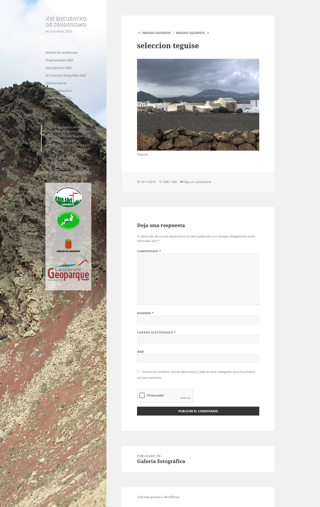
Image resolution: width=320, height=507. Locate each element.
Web (140, 352)
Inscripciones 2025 (58, 67)
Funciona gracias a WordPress (158, 497)
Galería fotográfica (58, 98)
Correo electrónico (156, 332)
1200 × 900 (169, 182)
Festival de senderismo (61, 52)
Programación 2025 (59, 60)
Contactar (52, 106)
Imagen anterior (156, 33)
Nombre (145, 313)
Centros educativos (58, 90)
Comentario (149, 251)
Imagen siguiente (190, 33)
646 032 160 (59, 163)
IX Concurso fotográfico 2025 (65, 75)
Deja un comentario (197, 182)
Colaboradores (55, 83)
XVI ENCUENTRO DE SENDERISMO (65, 21)
